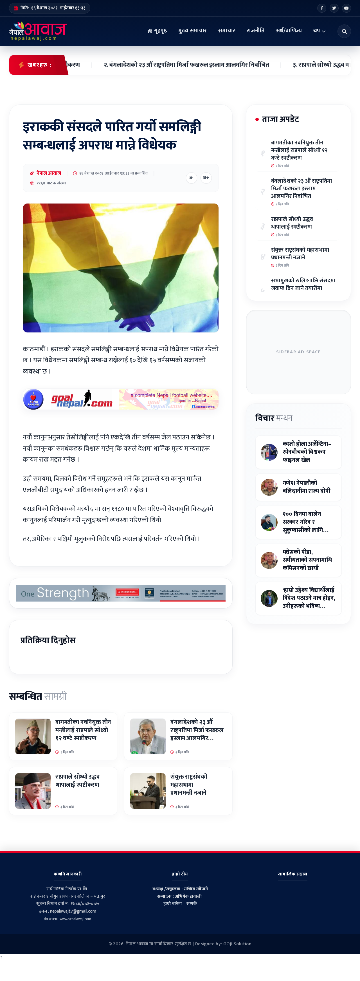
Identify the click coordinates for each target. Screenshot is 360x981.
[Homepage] (38, 31)
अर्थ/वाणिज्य (289, 30)
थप (316, 30)
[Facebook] (321, 8)
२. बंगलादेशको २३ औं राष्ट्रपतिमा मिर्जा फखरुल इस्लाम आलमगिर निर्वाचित (160, 65)
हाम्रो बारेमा (172, 904)
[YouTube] (346, 8)
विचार (273, 418)
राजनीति (255, 30)
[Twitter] (334, 8)
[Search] (344, 31)
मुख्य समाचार (192, 30)
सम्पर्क (191, 904)
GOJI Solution (237, 944)
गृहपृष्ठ (160, 30)
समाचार (226, 30)
